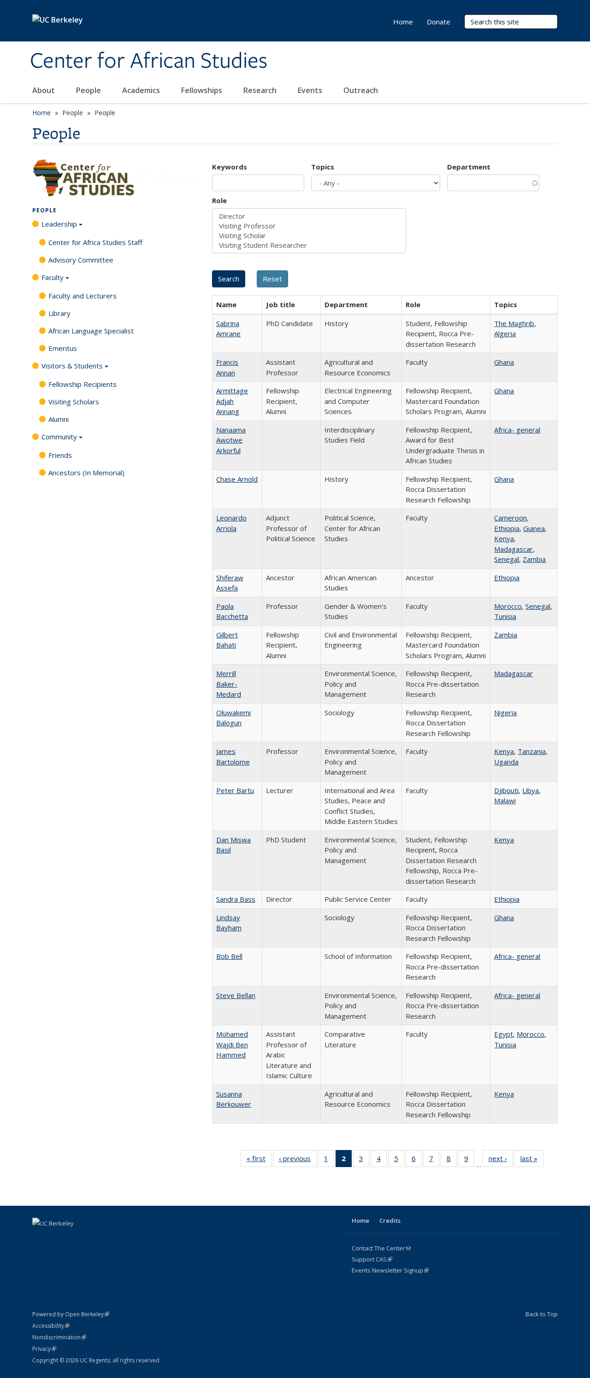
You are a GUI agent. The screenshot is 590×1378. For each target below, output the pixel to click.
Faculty (52, 277)
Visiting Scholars (73, 401)
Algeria (505, 333)
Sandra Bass (235, 899)
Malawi (505, 800)
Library (59, 313)
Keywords (229, 166)
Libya (530, 790)
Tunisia (505, 616)
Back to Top (541, 1314)
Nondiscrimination (59, 1337)
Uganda (506, 761)
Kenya (504, 538)
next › (501, 1160)
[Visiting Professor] (309, 226)
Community (59, 436)
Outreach (361, 90)
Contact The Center (381, 1248)
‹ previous (298, 1160)
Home (403, 21)
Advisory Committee (80, 259)
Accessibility (51, 1326)
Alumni (58, 419)
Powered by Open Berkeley (70, 1314)
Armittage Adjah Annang (232, 401)
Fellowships (202, 90)
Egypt (503, 1034)
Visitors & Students (72, 365)
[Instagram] (112, 1238)
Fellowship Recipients (82, 384)
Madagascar (513, 549)
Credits (390, 1220)
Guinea (534, 528)
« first (259, 1160)
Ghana (504, 362)
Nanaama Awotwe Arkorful (231, 440)
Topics (322, 166)
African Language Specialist (91, 330)
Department (468, 166)
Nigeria (505, 712)
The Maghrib (514, 323)
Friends (60, 455)
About (44, 90)
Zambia (534, 559)
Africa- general (517, 429)
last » (531, 1160)
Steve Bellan (235, 995)
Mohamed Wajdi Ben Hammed (232, 1044)
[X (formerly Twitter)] (58, 1238)
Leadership (59, 223)
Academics (142, 90)
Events (311, 90)
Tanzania (532, 751)
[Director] (309, 216)
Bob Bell (229, 956)
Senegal (506, 559)
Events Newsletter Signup (390, 1270)
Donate (438, 21)
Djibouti (506, 790)
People (89, 90)
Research (260, 90)
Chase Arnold (237, 479)
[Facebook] (40, 1238)
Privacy (44, 1349)
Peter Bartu (235, 790)
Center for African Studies (148, 61)
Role (219, 200)
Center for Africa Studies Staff (95, 242)
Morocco (508, 606)
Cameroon (510, 517)
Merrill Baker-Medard (228, 684)
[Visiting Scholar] (309, 235)
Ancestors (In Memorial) (86, 472)
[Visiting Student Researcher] (309, 245)
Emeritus (62, 348)
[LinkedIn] (76, 1238)
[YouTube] (94, 1238)
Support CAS (372, 1259)
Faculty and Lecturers (82, 295)
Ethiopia (506, 528)
